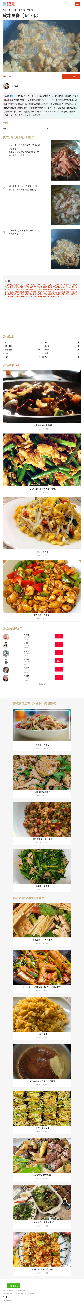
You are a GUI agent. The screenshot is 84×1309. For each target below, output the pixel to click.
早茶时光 (27, 635)
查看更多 (42, 684)
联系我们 (12, 1290)
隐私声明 (25, 1290)
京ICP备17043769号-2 (31, 1294)
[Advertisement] (42, 315)
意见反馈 (19, 1290)
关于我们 (5, 1290)
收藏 (74, 76)
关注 (58, 636)
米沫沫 (26, 651)
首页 (4, 10)
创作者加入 (14, 1286)
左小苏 (26, 676)
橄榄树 (26, 643)
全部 (17, 365)
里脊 (14, 10)
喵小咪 (26, 668)
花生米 (26, 659)
